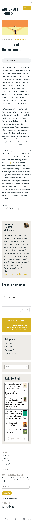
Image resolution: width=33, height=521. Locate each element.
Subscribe (7, 493)
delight (10, 163)
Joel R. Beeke (8, 419)
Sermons (10, 353)
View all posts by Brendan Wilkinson (16, 274)
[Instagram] (3, 506)
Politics (6, 347)
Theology (7, 350)
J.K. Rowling (8, 426)
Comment (25, 310)
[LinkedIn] (12, 506)
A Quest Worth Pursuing (16, 321)
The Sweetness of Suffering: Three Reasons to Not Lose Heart (16, 328)
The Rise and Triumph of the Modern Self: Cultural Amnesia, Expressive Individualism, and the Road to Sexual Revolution (15, 388)
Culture (6, 344)
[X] (6, 506)
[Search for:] (31, 2)
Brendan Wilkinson (19, 39)
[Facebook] (9, 506)
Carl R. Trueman (9, 394)
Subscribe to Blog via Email (12, 475)
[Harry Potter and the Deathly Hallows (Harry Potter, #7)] (25, 427)
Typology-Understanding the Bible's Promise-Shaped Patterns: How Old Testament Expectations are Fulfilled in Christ (14, 402)
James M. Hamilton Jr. (10, 408)
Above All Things (10, 11)
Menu (28, 8)
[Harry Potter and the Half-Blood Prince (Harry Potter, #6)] (25, 434)
